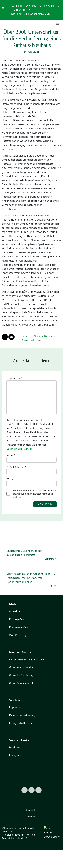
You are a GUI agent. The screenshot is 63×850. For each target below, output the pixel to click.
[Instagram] (31, 790)
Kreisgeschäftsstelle (21, 723)
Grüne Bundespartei (21, 683)
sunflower (25, 834)
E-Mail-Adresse (16, 467)
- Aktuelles (27, 336)
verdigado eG (21, 838)
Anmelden (15, 611)
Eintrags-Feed (17, 619)
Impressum (15, 707)
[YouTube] (38, 790)
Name (10, 455)
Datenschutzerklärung (19, 448)
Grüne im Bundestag (21, 675)
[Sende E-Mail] (11, 337)
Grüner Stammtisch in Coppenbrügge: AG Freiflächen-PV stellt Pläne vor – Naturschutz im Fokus (31, 579)
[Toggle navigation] (57, 23)
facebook (14, 747)
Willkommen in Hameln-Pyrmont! (35, 8)
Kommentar (14, 378)
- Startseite (38, 336)
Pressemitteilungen (31, 340)
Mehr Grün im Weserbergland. (30, 14)
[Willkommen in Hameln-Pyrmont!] (5, 9)
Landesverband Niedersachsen (27, 659)
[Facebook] (24, 790)
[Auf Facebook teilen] (5, 337)
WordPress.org (17, 635)
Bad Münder (50, 336)
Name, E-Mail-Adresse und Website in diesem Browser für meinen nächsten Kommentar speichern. (34, 494)
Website (11, 479)
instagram (15, 755)
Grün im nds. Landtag (22, 667)
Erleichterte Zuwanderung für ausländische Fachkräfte (31, 554)
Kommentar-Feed (19, 627)
